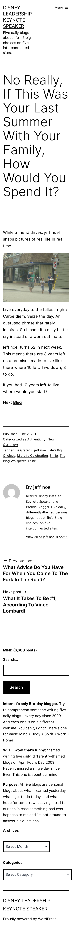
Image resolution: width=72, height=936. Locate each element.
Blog (17, 402)
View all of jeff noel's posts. (47, 537)
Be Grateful (23, 450)
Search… (10, 659)
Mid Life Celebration (32, 455)
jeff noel (40, 450)
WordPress (47, 919)
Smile (54, 455)
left (43, 385)
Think (32, 461)
